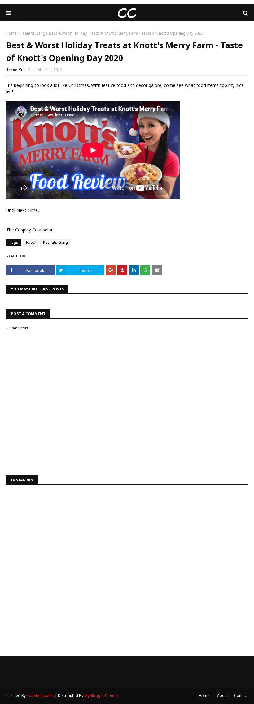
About (222, 695)
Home (11, 33)
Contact (241, 695)
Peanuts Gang (32, 33)
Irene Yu (15, 69)
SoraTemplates (40, 695)
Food (30, 242)
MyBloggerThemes (101, 695)
